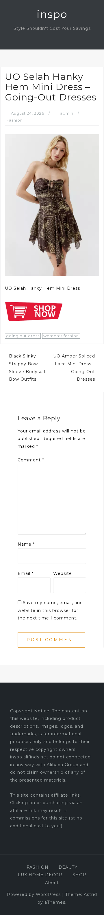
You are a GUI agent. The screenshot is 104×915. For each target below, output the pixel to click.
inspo (52, 14)
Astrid (90, 894)
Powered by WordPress (34, 894)
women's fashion (61, 335)
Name (26, 544)
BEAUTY (68, 867)
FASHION (38, 867)
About (52, 882)
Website (62, 573)
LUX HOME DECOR (40, 874)
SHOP (79, 874)
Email (26, 573)
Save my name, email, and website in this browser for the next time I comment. (50, 610)
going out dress (23, 335)
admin (66, 113)
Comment (31, 460)
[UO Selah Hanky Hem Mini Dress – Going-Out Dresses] (52, 204)
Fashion (14, 120)
